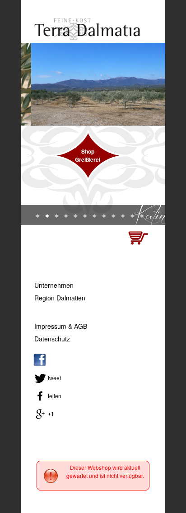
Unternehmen (54, 285)
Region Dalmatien (59, 297)
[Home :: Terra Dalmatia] (87, 38)
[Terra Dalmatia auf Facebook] (39, 364)
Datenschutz (52, 338)
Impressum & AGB (60, 326)
